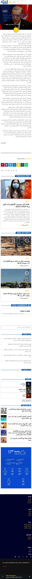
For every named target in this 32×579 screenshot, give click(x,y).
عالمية (5, 11)
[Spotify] (15, 556)
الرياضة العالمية (27, 528)
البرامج (29, 500)
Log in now (27, 314)
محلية (29, 511)
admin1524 (28, 158)
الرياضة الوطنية (27, 526)
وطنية (29, 513)
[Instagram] (22, 556)
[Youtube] (26, 556)
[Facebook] (30, 556)
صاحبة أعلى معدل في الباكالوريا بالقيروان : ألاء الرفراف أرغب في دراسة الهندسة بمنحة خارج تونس (19, 432)
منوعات (27, 201)
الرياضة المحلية (27, 524)
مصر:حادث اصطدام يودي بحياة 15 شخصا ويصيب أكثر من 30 (16, 294)
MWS (5, 566)
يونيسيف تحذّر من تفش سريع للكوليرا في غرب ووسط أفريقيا (16, 262)
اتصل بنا (29, 502)
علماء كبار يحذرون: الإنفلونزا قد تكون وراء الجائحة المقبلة (16, 205)
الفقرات (29, 538)
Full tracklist (27, 400)
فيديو (30, 551)
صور (30, 549)
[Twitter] (19, 556)
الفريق (29, 499)
